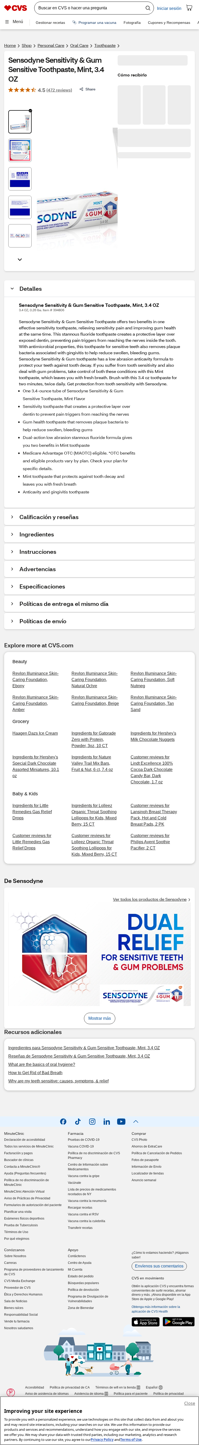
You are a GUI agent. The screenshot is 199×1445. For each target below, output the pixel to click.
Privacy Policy (102, 1439)
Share (90, 89)
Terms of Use (131, 1439)
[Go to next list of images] (20, 259)
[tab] (20, 121)
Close (189, 1403)
